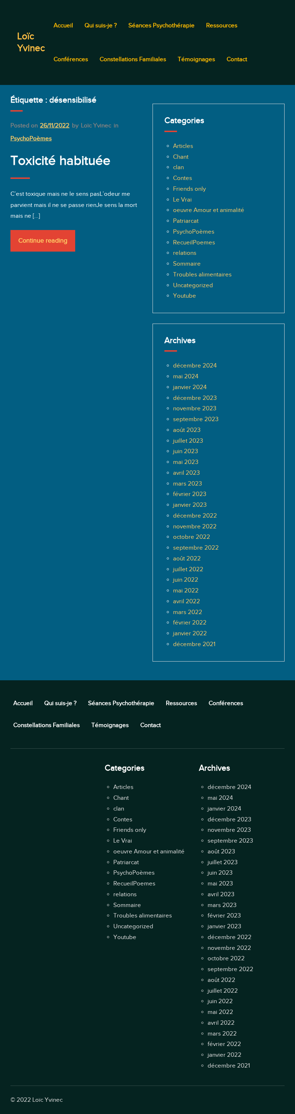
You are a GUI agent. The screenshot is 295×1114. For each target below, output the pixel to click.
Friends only (189, 188)
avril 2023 (186, 472)
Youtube (184, 295)
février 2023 (189, 494)
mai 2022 (186, 590)
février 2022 (189, 622)
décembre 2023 (195, 397)
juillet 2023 (188, 440)
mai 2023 (185, 462)
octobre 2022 (191, 536)
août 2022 (187, 558)
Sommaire (187, 263)
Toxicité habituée (60, 160)
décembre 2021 (194, 644)
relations (184, 252)
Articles (183, 146)
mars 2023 (187, 483)
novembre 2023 (194, 408)
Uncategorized (193, 285)
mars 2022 (187, 612)
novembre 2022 (195, 526)
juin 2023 (185, 451)
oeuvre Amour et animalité (208, 210)
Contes (182, 178)
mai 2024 (185, 376)
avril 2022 (186, 601)
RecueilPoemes (194, 242)
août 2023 (186, 430)
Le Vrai (182, 199)
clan (178, 167)
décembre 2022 (195, 515)
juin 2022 (185, 579)
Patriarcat (186, 220)
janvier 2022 (190, 633)
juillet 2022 (188, 569)
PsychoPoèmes (31, 138)
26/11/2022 (54, 125)
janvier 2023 (189, 504)
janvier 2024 (189, 387)
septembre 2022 (196, 547)
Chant (181, 156)
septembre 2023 (195, 419)
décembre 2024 (195, 365)
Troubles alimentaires (202, 274)
